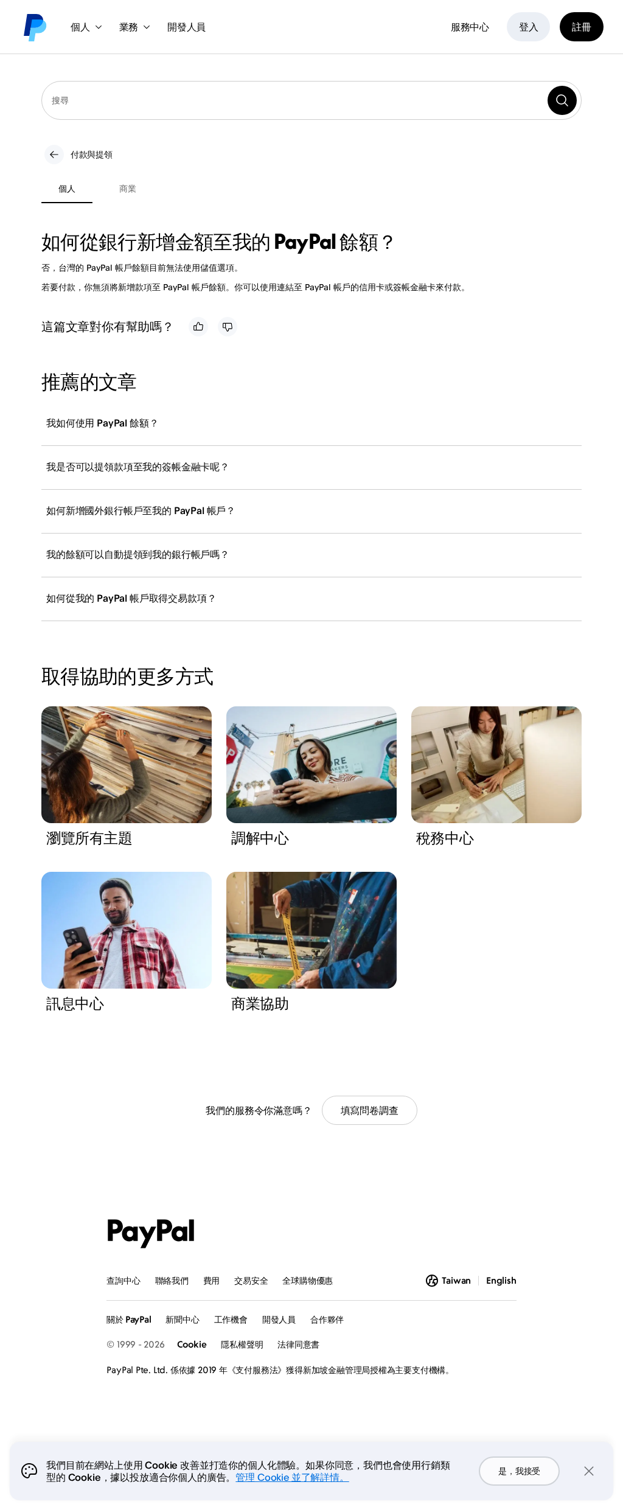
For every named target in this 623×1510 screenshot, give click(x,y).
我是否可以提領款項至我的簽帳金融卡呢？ (137, 467)
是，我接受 (519, 1471)
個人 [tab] (66, 188)
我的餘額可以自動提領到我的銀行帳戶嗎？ (137, 554)
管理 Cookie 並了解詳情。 (292, 1477)
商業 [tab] (127, 188)
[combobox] (311, 100)
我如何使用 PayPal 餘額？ (102, 423)
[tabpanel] (304, 262)
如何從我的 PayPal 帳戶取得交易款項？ (131, 598)
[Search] (562, 100)
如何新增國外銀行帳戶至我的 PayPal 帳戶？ (140, 510)
